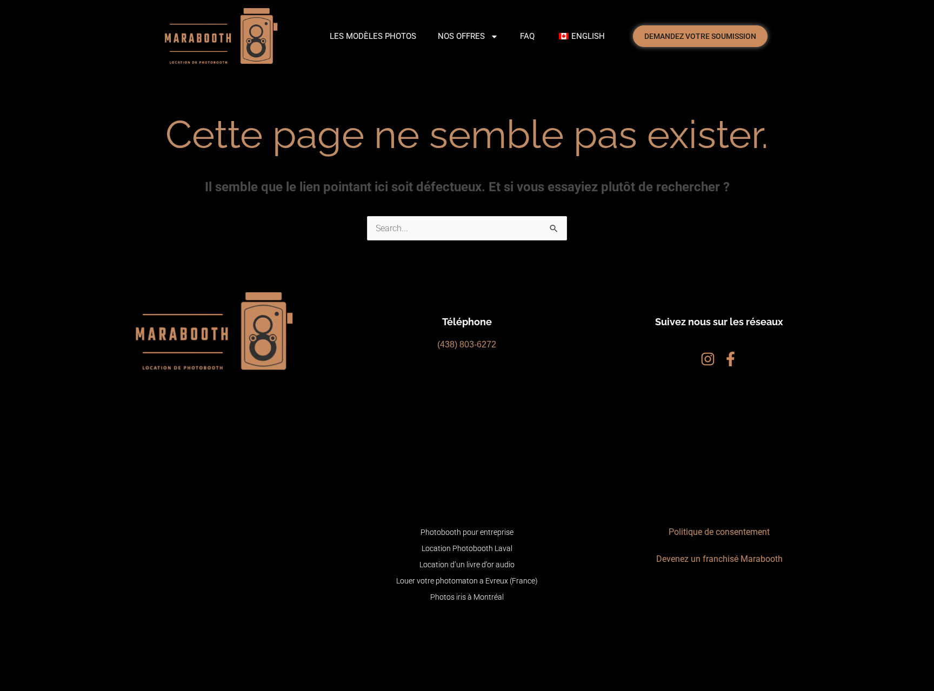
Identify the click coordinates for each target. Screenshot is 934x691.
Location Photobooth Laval (467, 548)
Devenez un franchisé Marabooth (719, 559)
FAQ (527, 36)
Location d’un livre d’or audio (467, 564)
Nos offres (461, 36)
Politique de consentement (719, 532)
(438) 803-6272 (466, 344)
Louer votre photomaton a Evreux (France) (467, 580)
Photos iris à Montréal (467, 597)
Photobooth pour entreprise (467, 532)
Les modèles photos (373, 36)
